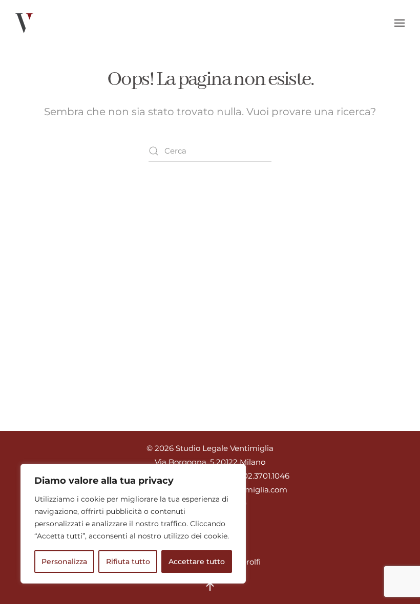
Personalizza (64, 561)
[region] (133, 524)
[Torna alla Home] (24, 23)
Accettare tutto (197, 561)
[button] (399, 23)
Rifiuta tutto (128, 561)
